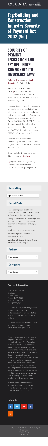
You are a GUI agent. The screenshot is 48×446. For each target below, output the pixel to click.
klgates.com (25, 328)
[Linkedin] (10, 406)
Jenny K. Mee (16, 80)
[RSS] (10, 413)
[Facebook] (30, 406)
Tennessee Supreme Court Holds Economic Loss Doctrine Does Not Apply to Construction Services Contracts (23, 212)
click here (26, 156)
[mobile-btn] (38, 4)
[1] (13, 91)
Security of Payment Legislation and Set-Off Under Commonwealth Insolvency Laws (21, 62)
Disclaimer (24, 434)
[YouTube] (24, 406)
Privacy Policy (24, 432)
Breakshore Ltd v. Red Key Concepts (21, 230)
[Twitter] (17, 406)
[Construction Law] (24, 4)
